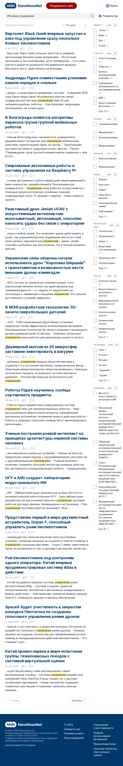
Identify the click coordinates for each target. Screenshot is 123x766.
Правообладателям (105, 744)
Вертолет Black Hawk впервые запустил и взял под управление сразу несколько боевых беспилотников (45, 38)
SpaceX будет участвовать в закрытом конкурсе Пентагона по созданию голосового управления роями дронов (43, 612)
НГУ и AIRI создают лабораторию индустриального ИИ (37, 480)
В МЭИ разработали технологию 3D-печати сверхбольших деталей (41, 309)
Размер (98, 119)
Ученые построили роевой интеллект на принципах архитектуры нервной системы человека (46, 438)
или (109, 25)
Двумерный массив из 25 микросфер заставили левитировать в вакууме (41, 349)
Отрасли (98, 53)
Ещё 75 (103, 111)
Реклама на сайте (74, 733)
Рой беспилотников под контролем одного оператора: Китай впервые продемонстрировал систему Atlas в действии (40, 565)
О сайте (68, 724)
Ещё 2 (102, 268)
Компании (99, 388)
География (99, 344)
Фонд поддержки (74, 738)
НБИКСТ (98, 25)
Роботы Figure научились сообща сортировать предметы (37, 392)
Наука (97, 174)
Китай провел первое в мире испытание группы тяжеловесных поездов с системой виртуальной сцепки (43, 656)
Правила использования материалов (102, 735)
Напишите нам (72, 729)
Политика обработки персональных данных (105, 751)
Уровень (98, 153)
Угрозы (97, 275)
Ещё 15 (103, 529)
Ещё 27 (103, 380)
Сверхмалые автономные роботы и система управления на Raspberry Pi (40, 168)
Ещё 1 (102, 216)
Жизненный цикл (100, 225)
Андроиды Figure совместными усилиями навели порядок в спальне (45, 80)
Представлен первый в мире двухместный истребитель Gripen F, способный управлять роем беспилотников (46, 522)
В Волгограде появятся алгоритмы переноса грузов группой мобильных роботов (41, 122)
